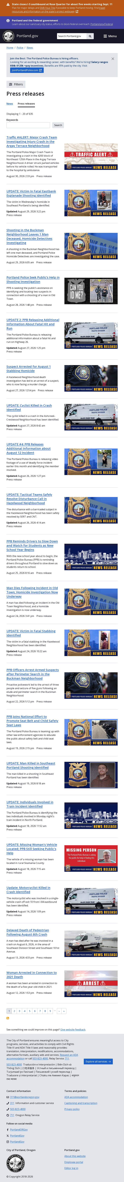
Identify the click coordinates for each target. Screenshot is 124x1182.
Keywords (12, 120)
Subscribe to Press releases (8, 1018)
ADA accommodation (76, 1097)
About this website (75, 1156)
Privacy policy (72, 1109)
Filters (18, 84)
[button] (110, 36)
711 (67, 1058)
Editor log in (71, 1168)
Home (10, 47)
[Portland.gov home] (20, 36)
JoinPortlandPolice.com (25, 70)
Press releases (26, 103)
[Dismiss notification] (113, 58)
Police (20, 47)
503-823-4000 (40, 1058)
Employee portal (73, 1162)
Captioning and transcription (80, 1103)
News (30, 47)
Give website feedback (72, 1029)
